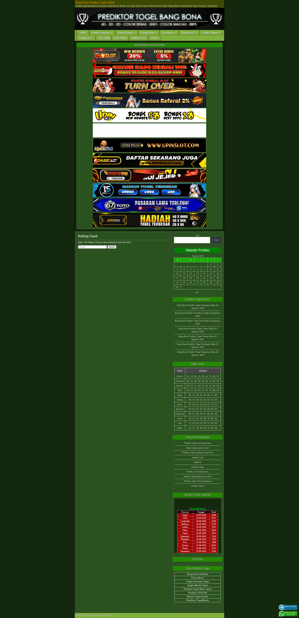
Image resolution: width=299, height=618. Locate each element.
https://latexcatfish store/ (197, 448)
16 (218, 273)
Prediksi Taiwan (209, 32)
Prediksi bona (197, 486)
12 (191, 273)
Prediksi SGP (187, 32)
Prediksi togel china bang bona (197, 481)
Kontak (154, 38)
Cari (197, 235)
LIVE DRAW (103, 38)
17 (177, 278)
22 (211, 278)
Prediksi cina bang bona (197, 471)
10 (177, 273)
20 (197, 278)
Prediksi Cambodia (101, 32)
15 (211, 273)
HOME (83, 32)
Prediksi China (147, 32)
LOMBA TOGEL (138, 38)
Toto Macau (167, 32)
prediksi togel (198, 467)
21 (204, 278)
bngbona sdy (197, 457)
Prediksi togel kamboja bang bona (197, 452)
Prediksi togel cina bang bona (197, 443)
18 (184, 278)
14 (204, 273)
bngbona (197, 462)
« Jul (196, 292)
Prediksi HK (84, 38)
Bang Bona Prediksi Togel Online (95, 2)
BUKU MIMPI (120, 38)
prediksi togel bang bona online (197, 476)
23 (218, 278)
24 (177, 282)
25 (184, 282)
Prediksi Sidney (125, 32)
